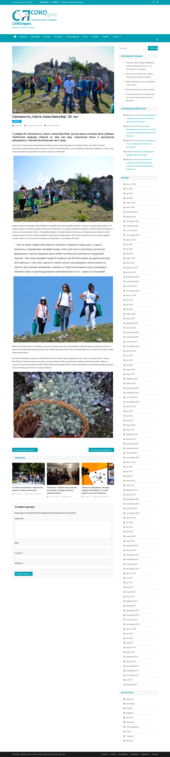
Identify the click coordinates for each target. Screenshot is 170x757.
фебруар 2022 (132, 434)
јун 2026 (129, 193)
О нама (115, 37)
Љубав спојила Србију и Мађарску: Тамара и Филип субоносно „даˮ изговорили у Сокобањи (140, 66)
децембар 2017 (132, 666)
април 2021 (131, 481)
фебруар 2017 (132, 685)
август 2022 (131, 407)
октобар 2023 (131, 342)
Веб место (19, 563)
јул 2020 (129, 522)
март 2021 (130, 485)
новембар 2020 (132, 504)
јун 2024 (129, 305)
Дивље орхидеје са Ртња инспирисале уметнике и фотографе (141, 144)
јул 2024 (129, 300)
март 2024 (130, 319)
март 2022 (130, 430)
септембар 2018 (132, 624)
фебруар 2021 (132, 490)
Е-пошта (19, 553)
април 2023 (131, 370)
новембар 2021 (132, 448)
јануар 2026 (131, 217)
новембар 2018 (132, 615)
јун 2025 (129, 249)
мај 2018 (129, 643)
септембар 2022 (132, 402)
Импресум (135, 754)
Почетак (104, 754)
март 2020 (130, 541)
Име (17, 543)
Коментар (19, 519)
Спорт (85, 37)
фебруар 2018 (132, 657)
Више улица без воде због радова (140, 89)
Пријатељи (145, 754)
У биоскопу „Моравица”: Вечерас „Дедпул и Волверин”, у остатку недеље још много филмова (95, 490)
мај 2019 (129, 587)
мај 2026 (129, 198)
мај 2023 (129, 365)
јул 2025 (129, 244)
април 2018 (131, 647)
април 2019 (131, 592)
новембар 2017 (132, 671)
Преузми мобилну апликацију (72, 2)
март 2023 (130, 374)
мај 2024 (129, 309)
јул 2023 (129, 356)
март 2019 (130, 597)
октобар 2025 (131, 230)
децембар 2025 (132, 221)
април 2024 (131, 314)
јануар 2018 (131, 661)
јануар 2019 (131, 606)
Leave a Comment (53, 125)
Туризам (129, 736)
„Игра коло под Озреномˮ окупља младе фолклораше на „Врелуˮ (139, 75)
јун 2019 (129, 583)
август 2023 (131, 351)
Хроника (95, 37)
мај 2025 (129, 254)
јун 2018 (129, 638)
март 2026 (130, 207)
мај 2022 (129, 420)
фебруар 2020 (132, 546)
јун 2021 (129, 471)
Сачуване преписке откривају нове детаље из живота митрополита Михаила (140, 97)
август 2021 (131, 462)
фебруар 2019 (132, 601)
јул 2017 (129, 680)
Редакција (67, 496)
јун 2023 (129, 360)
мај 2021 (129, 476)
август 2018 (131, 629)
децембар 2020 (132, 499)
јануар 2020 (131, 550)
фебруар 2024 (132, 323)
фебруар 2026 (132, 212)
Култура (47, 37)
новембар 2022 (132, 393)
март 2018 (130, 652)
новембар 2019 (132, 559)
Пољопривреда (72, 37)
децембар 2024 (132, 277)
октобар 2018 (131, 620)
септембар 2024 (132, 291)
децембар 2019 (132, 555)
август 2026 (131, 184)
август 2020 (131, 518)
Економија (35, 37)
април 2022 (131, 425)
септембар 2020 (132, 513)
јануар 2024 (131, 328)
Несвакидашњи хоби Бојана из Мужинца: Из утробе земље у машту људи (27, 450)
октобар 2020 (131, 508)
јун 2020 (129, 527)
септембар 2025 (132, 235)
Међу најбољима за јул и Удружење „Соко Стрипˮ (141, 83)
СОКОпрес (21, 23)
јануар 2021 (131, 495)
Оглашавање (123, 754)
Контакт (155, 754)
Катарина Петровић (34, 125)
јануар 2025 (131, 272)
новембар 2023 (132, 337)
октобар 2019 (131, 564)
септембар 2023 (132, 346)
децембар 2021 (132, 444)
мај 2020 (129, 532)
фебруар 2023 (132, 379)
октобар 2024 (131, 286)
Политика (58, 37)
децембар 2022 (132, 388)
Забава (106, 37)
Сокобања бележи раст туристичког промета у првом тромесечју (27, 489)
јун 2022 (129, 416)
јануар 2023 (131, 383)
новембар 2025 (132, 226)
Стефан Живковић (102, 496)
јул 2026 (129, 189)
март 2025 (130, 263)
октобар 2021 (131, 453)
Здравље (130, 713)
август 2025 (131, 240)
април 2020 (131, 536)
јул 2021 (129, 467)
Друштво (23, 37)
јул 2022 (129, 411)
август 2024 (131, 295)
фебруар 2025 (132, 268)
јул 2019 (129, 578)
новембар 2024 (132, 281)
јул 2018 (129, 634)
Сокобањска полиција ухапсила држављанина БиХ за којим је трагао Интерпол (102, 450)
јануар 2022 (131, 439)
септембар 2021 (132, 457)
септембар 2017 (132, 675)
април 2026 (131, 203)
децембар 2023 (132, 332)
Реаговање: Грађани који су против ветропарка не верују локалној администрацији (62, 490)
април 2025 (131, 258)
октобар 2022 (131, 397)
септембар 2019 (132, 569)
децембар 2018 (132, 610)
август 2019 (131, 573)
